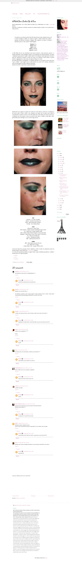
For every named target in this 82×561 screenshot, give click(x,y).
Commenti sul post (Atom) (20, 498)
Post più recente (15, 495)
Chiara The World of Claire (20, 404)
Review (21, 14)
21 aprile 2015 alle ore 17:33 (23, 311)
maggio (60, 171)
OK (56, 0)
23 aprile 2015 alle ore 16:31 (28, 376)
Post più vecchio (51, 495)
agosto (60, 165)
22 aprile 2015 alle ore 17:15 (23, 386)
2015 (59, 155)
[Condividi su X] (29, 262)
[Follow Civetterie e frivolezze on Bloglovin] (61, 233)
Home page (15, 14)
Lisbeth (16, 386)
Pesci (16, 257)
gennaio (60, 202)
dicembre (61, 157)
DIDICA (16, 423)
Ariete (16, 255)
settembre (61, 163)
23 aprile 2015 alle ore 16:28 (28, 302)
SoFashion (17, 271)
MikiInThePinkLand (18, 368)
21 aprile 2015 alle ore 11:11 (24, 271)
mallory (16, 329)
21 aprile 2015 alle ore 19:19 (23, 329)
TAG (34, 14)
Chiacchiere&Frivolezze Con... (44, 14)
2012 (59, 209)
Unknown (19, 280)
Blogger (46, 557)
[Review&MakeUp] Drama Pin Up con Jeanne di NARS (63, 188)
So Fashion (51, 24)
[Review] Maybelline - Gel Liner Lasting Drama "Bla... (63, 192)
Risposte (18, 277)
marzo (60, 198)
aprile (60, 173)
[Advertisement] (33, 485)
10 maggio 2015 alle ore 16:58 (23, 442)
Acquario (16, 259)
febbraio (61, 200)
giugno (60, 169)
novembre (61, 159)
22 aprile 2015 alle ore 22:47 (30, 404)
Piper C (16, 442)
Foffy (16, 350)
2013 (59, 207)
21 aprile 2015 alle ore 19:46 (22, 350)
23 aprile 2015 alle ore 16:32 (28, 394)
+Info (53, 0)
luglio (60, 167)
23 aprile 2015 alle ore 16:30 (28, 358)
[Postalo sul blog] (28, 262)
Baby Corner (28, 14)
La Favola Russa (30, 250)
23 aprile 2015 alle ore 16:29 (28, 320)
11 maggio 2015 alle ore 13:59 (28, 433)
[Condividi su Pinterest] (31, 262)
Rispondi (16, 275)
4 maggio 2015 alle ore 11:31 (23, 423)
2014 (59, 205)
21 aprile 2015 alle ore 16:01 (24, 289)
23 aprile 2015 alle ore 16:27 (28, 280)
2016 (59, 153)
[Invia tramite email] (27, 262)
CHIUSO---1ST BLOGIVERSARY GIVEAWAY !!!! (66, 125)
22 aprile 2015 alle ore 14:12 (27, 368)
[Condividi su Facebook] (30, 262)
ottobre (61, 161)
